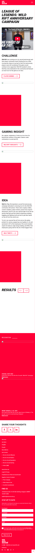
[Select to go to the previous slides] (21, 291)
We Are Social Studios (8, 457)
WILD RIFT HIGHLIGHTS (11, 144)
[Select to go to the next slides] (26, 291)
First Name (4, 508)
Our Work (4, 442)
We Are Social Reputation (9, 460)
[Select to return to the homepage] (4, 2)
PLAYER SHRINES (9, 76)
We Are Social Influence (9, 455)
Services (4, 439)
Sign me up (7, 535)
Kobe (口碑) (6, 465)
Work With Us (5, 449)
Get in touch (5, 452)
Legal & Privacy (5, 472)
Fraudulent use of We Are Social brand (11, 474)
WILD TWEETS (8, 233)
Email (3, 522)
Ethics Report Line (7, 482)
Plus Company (6, 479)
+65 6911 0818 (5, 493)
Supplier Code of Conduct (8, 477)
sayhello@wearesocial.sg (8, 496)
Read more (5, 377)
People (3, 447)
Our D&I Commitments (8, 485)
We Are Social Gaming (8, 462)
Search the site (5, 469)
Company (4, 517)
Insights (4, 444)
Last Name (4, 512)
